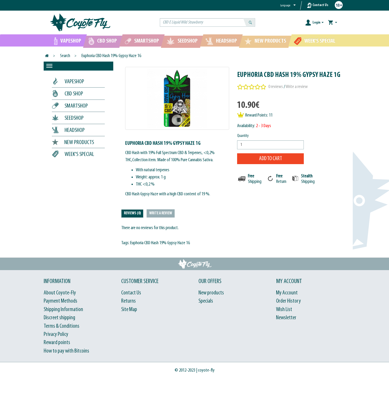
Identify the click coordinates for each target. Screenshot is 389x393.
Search (65, 55)
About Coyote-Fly (60, 293)
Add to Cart (270, 159)
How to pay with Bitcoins (66, 351)
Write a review (297, 86)
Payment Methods (60, 301)
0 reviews (275, 86)
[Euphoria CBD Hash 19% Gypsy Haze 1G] (177, 98)
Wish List (284, 310)
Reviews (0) (132, 213)
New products (211, 293)
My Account (287, 293)
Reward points (57, 343)
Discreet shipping (59, 318)
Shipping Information (63, 310)
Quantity (243, 136)
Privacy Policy (56, 334)
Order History (288, 301)
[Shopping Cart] (332, 23)
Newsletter (286, 318)
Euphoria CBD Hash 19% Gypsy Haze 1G (111, 55)
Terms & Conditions (61, 326)
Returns (128, 301)
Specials (205, 301)
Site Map (129, 310)
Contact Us (320, 5)
